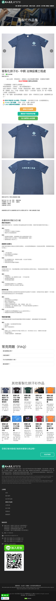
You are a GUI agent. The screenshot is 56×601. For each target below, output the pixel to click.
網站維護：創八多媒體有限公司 (28, 595)
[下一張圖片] (51, 51)
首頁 (16, 5)
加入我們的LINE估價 (28, 118)
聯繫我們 (52, 5)
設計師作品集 (25, 5)
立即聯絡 (6, 598)
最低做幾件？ (6, 364)
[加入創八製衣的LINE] (14, 561)
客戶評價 (43, 5)
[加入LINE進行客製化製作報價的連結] (5, 595)
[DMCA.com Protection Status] (28, 598)
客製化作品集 (32, 5)
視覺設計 (48, 5)
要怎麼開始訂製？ (8, 351)
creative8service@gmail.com (11, 535)
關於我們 (20, 5)
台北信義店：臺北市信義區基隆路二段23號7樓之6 (16, 530)
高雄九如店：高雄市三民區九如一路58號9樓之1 (15, 525)
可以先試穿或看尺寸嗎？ (9, 359)
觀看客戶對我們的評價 (28, 114)
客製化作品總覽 (28, 109)
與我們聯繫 (47, 454)
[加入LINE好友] (14, 547)
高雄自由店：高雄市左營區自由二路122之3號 (15, 527)
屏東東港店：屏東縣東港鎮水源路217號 (13, 528)
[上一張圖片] (4, 51)
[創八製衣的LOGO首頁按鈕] (11, 2)
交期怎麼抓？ (6, 355)
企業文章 (38, 5)
